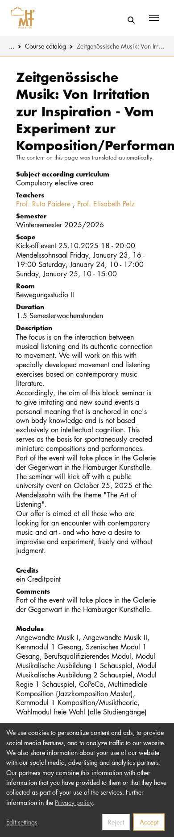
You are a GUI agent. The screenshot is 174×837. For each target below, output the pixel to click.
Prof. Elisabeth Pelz (106, 204)
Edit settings (21, 821)
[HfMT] (20, 18)
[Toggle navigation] (154, 17)
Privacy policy (74, 802)
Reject (116, 821)
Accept (149, 821)
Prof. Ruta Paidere (43, 204)
